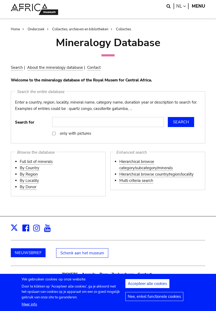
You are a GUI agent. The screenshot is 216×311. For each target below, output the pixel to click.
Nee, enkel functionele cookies (154, 296)
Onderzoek (36, 29)
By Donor (28, 186)
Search (17, 67)
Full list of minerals (36, 161)
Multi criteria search (136, 180)
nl (182, 6)
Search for (24, 122)
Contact (94, 67)
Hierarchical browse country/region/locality (156, 174)
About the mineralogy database (55, 67)
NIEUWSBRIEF (28, 252)
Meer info (29, 304)
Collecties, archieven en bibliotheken (80, 29)
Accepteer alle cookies (147, 283)
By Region (29, 174)
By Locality (29, 180)
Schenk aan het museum (82, 253)
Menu (198, 6)
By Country (29, 168)
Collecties (123, 29)
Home (15, 29)
